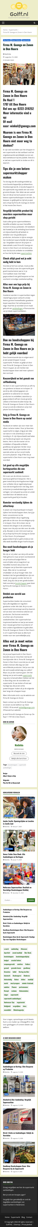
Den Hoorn (7, 40)
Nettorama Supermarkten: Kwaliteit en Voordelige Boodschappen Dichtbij (17, 888)
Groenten (7, 972)
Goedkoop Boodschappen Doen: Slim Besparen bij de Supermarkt (16, 1167)
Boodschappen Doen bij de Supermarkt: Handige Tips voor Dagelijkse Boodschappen (19, 938)
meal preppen (15, 983)
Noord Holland (16, 40)
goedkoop (27, 968)
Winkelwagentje (18, 1010)
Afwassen (24, 949)
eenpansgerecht (9, 964)
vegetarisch (21, 1002)
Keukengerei (17, 975)
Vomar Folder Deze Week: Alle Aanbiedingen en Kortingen (14, 855)
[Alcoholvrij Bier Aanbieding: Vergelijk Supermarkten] (19, 1086)
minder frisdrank (27, 983)
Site (15, 1224)
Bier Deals (28, 953)
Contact (29, 1217)
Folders (27, 964)
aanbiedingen (17, 308)
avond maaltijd (17, 953)
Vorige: (9, 774)
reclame (14, 991)
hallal (14, 972)
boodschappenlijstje (22, 956)
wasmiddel (7, 1010)
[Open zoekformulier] (34, 23)
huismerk (7, 975)
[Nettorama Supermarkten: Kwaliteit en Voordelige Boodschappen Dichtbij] (19, 874)
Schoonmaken (23, 991)
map (18, 1224)
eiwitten (20, 964)
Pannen (14, 987)
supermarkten (26, 253)
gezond (6, 968)
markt (6, 983)
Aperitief (7, 953)
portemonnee (23, 987)
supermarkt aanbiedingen (12, 998)
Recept (6, 991)
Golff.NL (9, 1224)
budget (6, 960)
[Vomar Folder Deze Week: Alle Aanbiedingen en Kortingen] (19, 840)
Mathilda (8, 54)
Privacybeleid (27, 1224)
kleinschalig (8, 979)
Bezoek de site (19, 753)
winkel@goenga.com (23, 126)
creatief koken (16, 960)
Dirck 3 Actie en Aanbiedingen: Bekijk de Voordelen (18, 1134)
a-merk (6, 949)
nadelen (6, 987)
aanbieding (14, 949)
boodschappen (21, 583)
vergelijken (16, 1006)
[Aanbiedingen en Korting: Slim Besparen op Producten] (19, 1053)
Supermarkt (26, 40)
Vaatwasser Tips (9, 1002)
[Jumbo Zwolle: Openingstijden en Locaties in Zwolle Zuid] (19, 807)
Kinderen (27, 975)
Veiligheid (7, 1006)
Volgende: (11, 781)
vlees (24, 1006)
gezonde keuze (16, 968)
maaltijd (30, 979)
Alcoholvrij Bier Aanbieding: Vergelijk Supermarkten (17, 1101)
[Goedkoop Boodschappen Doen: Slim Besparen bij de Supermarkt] (19, 1152)
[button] (3, 23)
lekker (23, 979)
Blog (6, 1061)
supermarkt (27, 675)
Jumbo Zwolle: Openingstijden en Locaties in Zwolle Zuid (18, 822)
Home (7, 1217)
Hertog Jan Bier (24, 972)
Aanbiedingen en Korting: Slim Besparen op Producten (18, 1067)
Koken (16, 979)
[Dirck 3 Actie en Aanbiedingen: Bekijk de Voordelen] (19, 1119)
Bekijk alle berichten (19, 758)
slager (6, 994)
